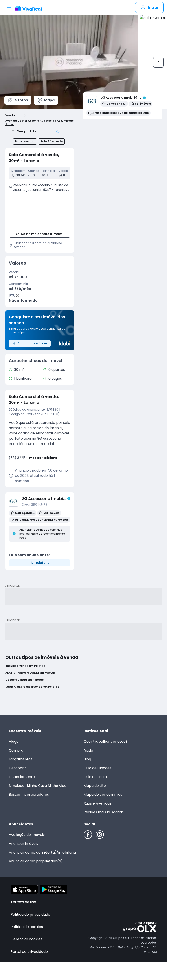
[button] (39, 210)
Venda (10, 115)
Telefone (42, 563)
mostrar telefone (43, 458)
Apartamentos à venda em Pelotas (30, 672)
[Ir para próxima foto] (158, 62)
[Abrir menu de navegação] (9, 7)
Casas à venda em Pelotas (24, 680)
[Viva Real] (30, 8)
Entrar (152, 7)
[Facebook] (88, 834)
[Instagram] (100, 834)
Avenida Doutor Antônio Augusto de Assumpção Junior (39, 122)
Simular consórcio (32, 343)
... (21, 115)
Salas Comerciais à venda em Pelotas (32, 687)
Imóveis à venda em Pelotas (25, 666)
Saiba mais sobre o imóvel (42, 234)
